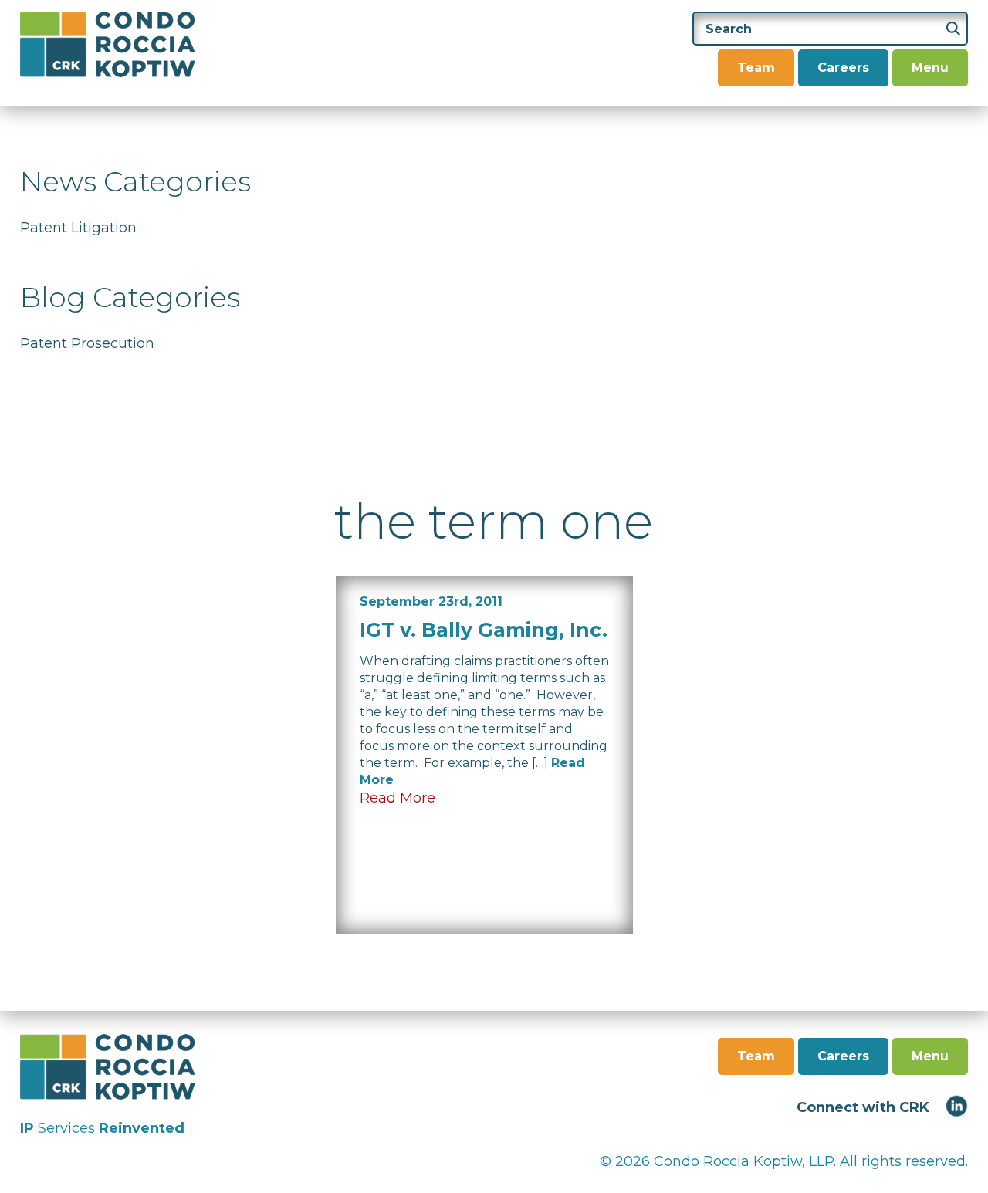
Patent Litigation (78, 227)
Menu (930, 67)
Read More (397, 797)
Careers (843, 67)
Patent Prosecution (87, 343)
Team (756, 67)
